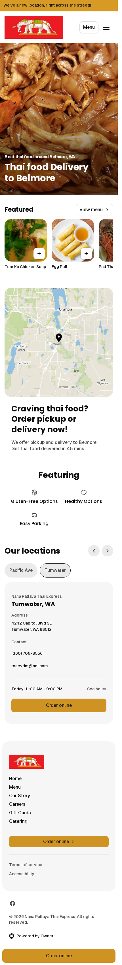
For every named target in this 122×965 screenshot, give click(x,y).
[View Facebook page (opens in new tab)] (12, 903)
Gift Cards (20, 813)
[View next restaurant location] (107, 550)
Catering (18, 821)
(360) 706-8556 (27, 655)
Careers (17, 804)
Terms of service (25, 864)
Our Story (19, 796)
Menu (89, 27)
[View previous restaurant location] (94, 550)
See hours (96, 688)
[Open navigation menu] (106, 27)
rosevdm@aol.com (29, 667)
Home (15, 779)
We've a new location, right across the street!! (47, 5)
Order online (59, 705)
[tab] (21, 570)
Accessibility (21, 873)
